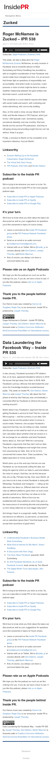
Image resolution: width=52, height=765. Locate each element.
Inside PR (31, 357)
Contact (26, 758)
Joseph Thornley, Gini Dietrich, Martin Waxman (23, 323)
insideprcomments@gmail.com (22, 243)
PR (37, 357)
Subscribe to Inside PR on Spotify (21, 200)
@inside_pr (40, 247)
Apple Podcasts (19, 54)
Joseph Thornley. (21, 310)
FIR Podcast (12, 165)
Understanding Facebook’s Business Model (26, 537)
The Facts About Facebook (18, 554)
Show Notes (29, 43)
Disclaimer (26, 751)
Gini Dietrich (30, 250)
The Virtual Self (13, 162)
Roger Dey (16, 307)
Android (31, 54)
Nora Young (26, 162)
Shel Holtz (23, 165)
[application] (26, 50)
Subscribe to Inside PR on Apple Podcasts (25, 196)
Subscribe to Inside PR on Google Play (24, 203)
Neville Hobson (38, 165)
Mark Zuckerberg (14, 541)
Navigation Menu (13, 15)
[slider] (44, 49)
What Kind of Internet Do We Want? (22, 544)
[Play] (6, 50)
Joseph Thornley (22, 394)
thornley (18, 43)
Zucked (17, 63)
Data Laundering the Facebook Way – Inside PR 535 (24, 347)
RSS (38, 54)
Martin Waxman (26, 253)
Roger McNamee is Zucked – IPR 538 (21, 36)
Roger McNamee (26, 158)
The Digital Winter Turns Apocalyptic (22, 568)
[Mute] (38, 50)
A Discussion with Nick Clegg (20, 551)
